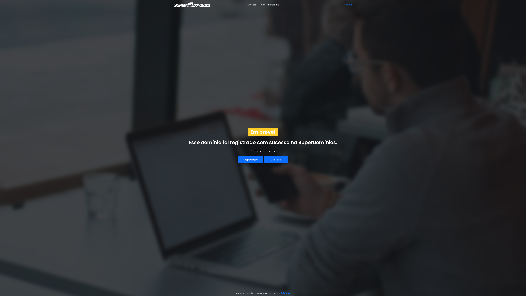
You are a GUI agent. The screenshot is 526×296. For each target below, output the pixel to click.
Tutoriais (251, 4)
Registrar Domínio (269, 4)
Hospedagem (250, 159)
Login (349, 4)
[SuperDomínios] (189, 4)
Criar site (276, 159)
